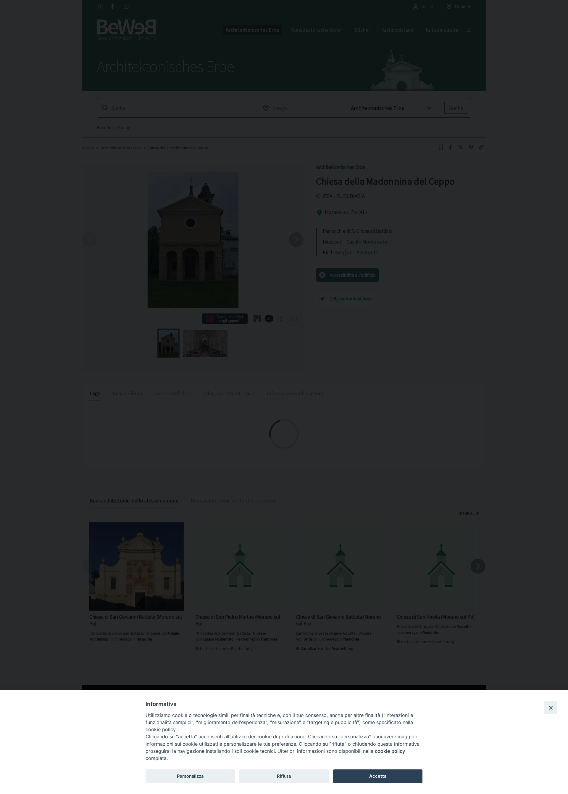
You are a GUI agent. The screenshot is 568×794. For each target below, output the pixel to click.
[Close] (550, 707)
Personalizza (190, 776)
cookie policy (390, 751)
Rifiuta (284, 776)
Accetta (377, 776)
